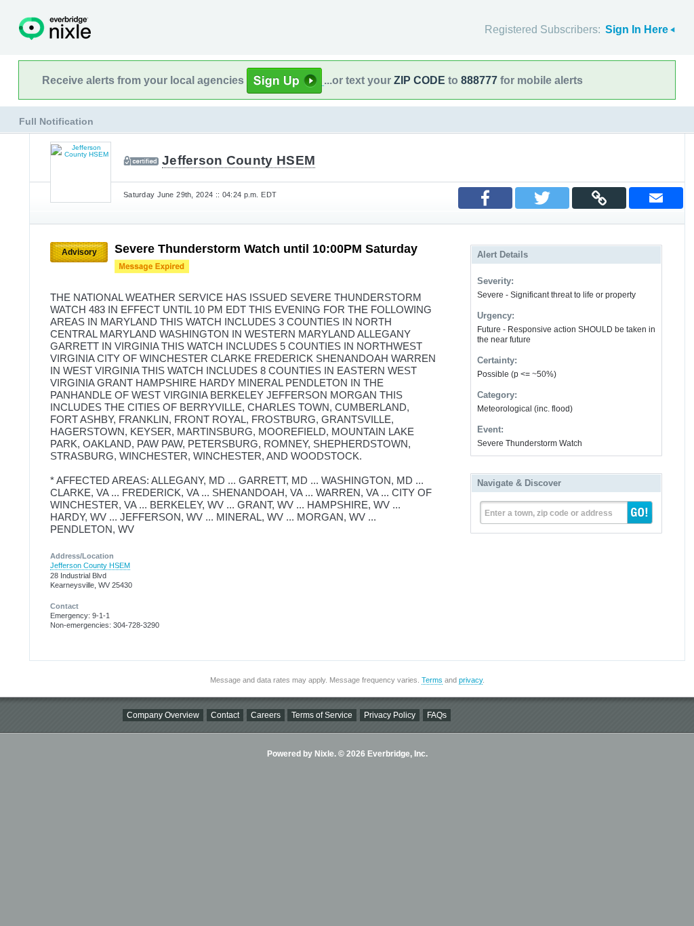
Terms (432, 680)
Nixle (55, 28)
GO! (640, 512)
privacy (471, 680)
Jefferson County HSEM (238, 160)
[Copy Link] (599, 198)
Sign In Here (636, 29)
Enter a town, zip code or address (549, 513)
